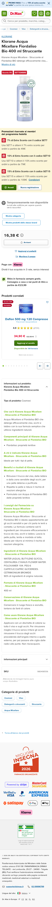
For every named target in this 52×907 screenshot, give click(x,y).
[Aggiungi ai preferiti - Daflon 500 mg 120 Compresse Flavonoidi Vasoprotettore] (47, 302)
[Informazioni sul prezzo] (22, 235)
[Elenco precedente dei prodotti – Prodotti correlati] (40, 365)
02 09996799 (37, 886)
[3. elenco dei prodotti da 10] (8, 366)
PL (30, 899)
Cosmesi (8, 698)
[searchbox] (26, 21)
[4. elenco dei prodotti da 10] (11, 366)
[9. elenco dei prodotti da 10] (24, 366)
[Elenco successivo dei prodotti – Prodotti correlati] (47, 365)
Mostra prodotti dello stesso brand (21, 222)
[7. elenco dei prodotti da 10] (19, 366)
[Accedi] (41, 13)
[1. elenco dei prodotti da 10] (3, 365)
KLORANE (7, 36)
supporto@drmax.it (14, 886)
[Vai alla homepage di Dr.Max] (16, 13)
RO (33, 899)
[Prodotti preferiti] (34, 13)
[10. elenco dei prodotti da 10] (27, 366)
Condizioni (34, 179)
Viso (21, 698)
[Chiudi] (48, 3)
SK (26, 899)
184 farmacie (32, 349)
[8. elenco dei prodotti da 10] (21, 366)
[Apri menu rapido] (4, 13)
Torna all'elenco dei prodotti (17, 733)
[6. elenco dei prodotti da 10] (16, 366)
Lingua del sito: (9, 893)
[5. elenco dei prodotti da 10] (14, 366)
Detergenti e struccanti (14, 704)
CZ (22, 899)
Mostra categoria (13, 216)
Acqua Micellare (11, 710)
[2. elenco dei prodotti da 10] (6, 366)
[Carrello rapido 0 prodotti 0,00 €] (47, 13)
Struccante (36, 704)
